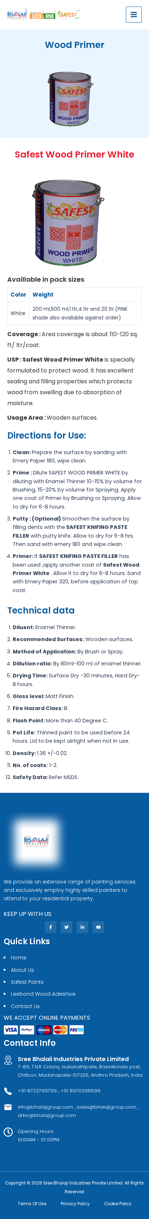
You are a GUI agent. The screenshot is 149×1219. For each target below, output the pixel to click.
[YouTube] (98, 927)
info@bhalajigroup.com (46, 1107)
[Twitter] (66, 927)
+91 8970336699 (80, 1090)
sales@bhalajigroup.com (106, 1107)
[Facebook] (50, 927)
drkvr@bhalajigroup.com (47, 1115)
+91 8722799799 (37, 1090)
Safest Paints (27, 982)
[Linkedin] (82, 927)
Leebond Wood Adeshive (43, 994)
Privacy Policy (75, 1204)
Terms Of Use (32, 1204)
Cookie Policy (118, 1204)
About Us (22, 970)
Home (18, 957)
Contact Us (25, 1006)
